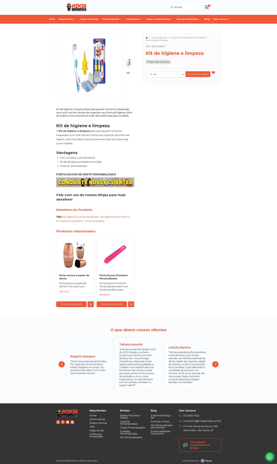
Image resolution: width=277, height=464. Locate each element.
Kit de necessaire (94, 221)
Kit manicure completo (69, 221)
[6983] (213, 72)
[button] (198, 74)
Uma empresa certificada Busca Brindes (199, 445)
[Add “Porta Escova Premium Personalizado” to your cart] (131, 304)
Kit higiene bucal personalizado (81, 217)
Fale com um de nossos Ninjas (82, 195)
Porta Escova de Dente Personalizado (86, 174)
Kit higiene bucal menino (115, 217)
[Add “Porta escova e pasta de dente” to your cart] (91, 304)
